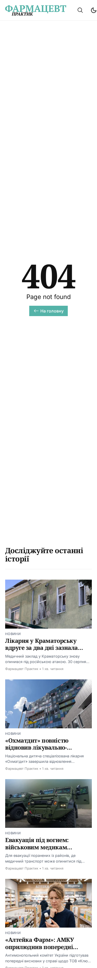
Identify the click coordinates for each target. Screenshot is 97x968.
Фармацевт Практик (21, 669)
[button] (80, 10)
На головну (52, 311)
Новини (13, 634)
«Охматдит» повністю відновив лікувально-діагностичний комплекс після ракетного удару (41, 751)
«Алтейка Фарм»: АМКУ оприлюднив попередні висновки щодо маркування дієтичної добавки (45, 950)
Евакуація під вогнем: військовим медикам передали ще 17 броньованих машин (47, 850)
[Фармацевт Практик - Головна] (35, 10)
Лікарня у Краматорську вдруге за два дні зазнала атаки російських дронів (41, 648)
